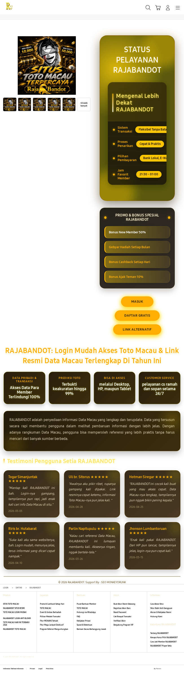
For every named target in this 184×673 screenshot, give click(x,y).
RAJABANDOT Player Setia (160, 646)
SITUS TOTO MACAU (11, 604)
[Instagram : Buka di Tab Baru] (174, 669)
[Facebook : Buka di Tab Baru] (164, 669)
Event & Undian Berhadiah (50, 612)
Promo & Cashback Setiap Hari (52, 604)
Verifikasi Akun (120, 621)
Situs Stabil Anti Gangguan (161, 608)
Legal (40, 669)
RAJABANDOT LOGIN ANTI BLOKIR (17, 618)
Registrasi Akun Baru (122, 608)
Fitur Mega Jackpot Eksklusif (52, 625)
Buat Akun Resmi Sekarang (124, 604)
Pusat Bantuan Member (86, 604)
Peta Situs (49, 669)
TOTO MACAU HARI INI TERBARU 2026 (16, 623)
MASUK (137, 301)
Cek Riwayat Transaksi (122, 617)
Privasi (32, 669)
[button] (157, 7)
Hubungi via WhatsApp (86, 612)
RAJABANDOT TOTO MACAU (14, 629)
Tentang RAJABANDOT (159, 633)
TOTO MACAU (45, 608)
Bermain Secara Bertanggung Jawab (91, 629)
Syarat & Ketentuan (84, 625)
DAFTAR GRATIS (137, 315)
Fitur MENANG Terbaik (49, 621)
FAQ (78, 617)
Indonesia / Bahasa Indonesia (13, 669)
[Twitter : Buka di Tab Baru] (169, 669)
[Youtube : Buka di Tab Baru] (179, 669)
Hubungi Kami (156, 617)
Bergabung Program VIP (123, 625)
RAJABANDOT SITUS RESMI (14, 608)
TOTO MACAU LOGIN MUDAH (14, 612)
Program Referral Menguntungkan (54, 629)
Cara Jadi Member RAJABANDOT (163, 642)
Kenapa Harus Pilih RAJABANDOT (164, 638)
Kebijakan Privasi (83, 621)
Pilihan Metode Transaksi (50, 617)
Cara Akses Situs (157, 604)
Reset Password (120, 612)
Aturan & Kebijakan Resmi (160, 612)
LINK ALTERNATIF (137, 329)
